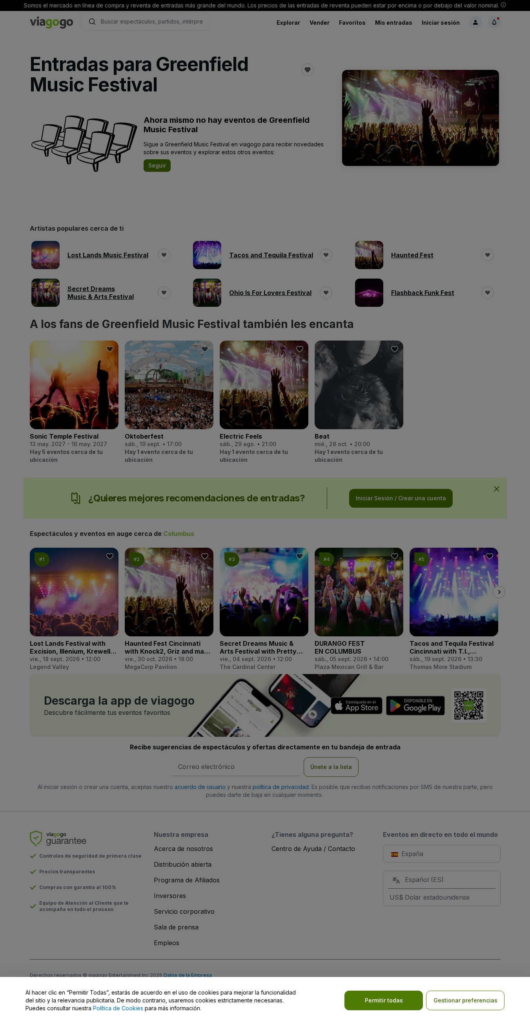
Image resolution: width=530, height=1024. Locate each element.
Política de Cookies (118, 1008)
